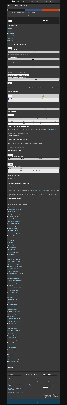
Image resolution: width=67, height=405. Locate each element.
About (51, 1)
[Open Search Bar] (56, 1)
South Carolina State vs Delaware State (15, 264)
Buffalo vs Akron (11, 297)
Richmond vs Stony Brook (13, 295)
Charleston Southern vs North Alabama (15, 269)
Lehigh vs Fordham (11, 250)
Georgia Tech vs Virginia (12, 357)
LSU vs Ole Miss (11, 288)
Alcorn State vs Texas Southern (14, 361)
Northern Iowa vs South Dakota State (15, 280)
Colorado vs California (12, 299)
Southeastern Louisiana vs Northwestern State (17, 314)
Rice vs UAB (10, 300)
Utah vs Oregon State (12, 347)
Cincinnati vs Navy (11, 211)
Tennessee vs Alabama (12, 328)
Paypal (58, 190)
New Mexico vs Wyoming (13, 304)
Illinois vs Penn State (12, 225)
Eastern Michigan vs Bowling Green (14, 214)
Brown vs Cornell (11, 249)
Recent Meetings (11, 33)
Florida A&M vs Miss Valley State (14, 318)
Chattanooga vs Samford (13, 244)
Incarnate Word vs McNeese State (14, 233)
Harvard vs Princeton (12, 235)
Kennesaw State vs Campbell (13, 319)
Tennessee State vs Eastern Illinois (14, 275)
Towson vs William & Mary (13, 294)
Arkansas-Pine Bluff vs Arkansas (14, 221)
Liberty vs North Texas (12, 313)
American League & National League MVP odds (15, 381)
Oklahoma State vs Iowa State (14, 302)
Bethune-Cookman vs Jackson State (15, 266)
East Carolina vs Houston (13, 323)
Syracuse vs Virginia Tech (13, 230)
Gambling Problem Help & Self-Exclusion (51, 384)
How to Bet (45, 1)
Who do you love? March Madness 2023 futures (15, 385)
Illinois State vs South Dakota (13, 268)
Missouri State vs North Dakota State (15, 287)
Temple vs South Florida (12, 333)
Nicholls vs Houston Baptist (13, 332)
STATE (10, 19)
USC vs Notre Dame (12, 352)
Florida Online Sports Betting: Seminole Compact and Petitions (32, 381)
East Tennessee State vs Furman (14, 261)
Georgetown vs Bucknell (12, 231)
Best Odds (10, 28)
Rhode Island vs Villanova (13, 292)
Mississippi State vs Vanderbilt (14, 311)
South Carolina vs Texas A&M (13, 354)
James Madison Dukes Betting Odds (15, 145)
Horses (38, 1)
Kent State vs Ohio (11, 254)
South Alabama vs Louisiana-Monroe (15, 330)
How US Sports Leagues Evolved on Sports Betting (33, 385)
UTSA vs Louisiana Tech (12, 342)
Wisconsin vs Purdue (12, 276)
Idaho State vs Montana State (13, 271)
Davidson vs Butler (11, 240)
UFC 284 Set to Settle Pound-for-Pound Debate (15, 389)
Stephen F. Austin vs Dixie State (14, 364)
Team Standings (11, 35)
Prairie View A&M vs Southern (13, 344)
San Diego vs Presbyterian (13, 245)
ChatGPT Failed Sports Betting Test (15, 392)
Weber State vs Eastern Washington (15, 321)
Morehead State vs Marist (13, 219)
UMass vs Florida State (12, 228)
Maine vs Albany (11, 242)
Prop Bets (10, 31)
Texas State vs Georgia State (13, 257)
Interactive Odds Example (13, 29)
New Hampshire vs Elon (12, 237)
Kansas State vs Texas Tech (13, 223)
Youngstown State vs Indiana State (14, 252)
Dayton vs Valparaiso (12, 247)
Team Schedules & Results (13, 40)
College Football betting (18, 15)
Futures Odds (10, 36)
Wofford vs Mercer (11, 326)
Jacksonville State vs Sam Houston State (16, 273)
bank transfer (45, 190)
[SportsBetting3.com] (13, 1)
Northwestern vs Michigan (13, 226)
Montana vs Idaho (11, 345)
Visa (28, 190)
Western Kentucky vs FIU (12, 340)
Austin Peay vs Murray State (13, 278)
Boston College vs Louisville (13, 316)
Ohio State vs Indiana (12, 351)
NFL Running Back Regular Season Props (15, 378)
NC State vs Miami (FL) (12, 349)
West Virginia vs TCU (12, 356)
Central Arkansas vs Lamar (13, 335)
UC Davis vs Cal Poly (12, 363)
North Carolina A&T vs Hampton (14, 259)
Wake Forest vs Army (12, 212)
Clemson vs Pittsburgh (12, 307)
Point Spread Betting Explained (32, 378)
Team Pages (10, 38)
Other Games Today (12, 42)
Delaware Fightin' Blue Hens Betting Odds (16, 147)
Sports (23, 1)
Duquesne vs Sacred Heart (13, 216)
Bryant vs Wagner (11, 218)
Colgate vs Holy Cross (12, 325)
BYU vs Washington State (13, 290)
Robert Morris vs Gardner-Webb (14, 256)
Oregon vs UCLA (11, 285)
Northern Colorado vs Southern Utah (15, 359)
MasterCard (34, 190)
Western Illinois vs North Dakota (14, 281)
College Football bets (52, 129)
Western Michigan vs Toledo (13, 283)
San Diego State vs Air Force (13, 338)
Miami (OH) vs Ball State (12, 306)
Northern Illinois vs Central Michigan (15, 209)
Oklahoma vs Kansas (12, 207)
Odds (18, 1)
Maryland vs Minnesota (12, 309)
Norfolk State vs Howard (13, 238)
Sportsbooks (31, 1)
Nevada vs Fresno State (12, 337)
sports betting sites (18, 184)
